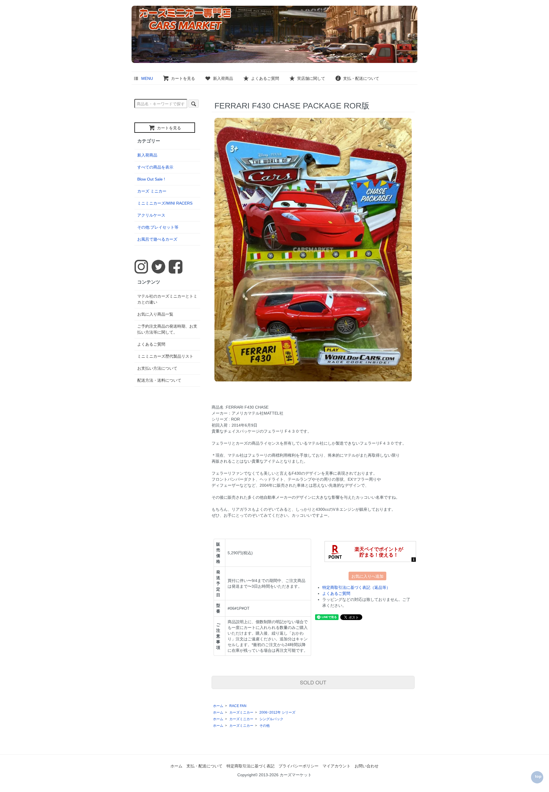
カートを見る (183, 78)
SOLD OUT (313, 682)
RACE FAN (237, 706)
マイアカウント (337, 766)
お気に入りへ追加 (367, 576)
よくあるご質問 (265, 78)
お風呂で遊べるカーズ (157, 239)
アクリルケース (151, 215)
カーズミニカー (241, 712)
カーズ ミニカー (151, 191)
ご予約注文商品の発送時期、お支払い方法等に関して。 (167, 329)
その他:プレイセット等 (157, 227)
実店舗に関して (311, 78)
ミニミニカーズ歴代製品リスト (165, 356)
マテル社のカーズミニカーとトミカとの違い (167, 299)
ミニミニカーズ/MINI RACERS (164, 203)
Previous (218, 247)
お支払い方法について (157, 368)
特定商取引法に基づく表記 (250, 766)
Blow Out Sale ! (151, 179)
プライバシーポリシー (299, 766)
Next (407, 247)
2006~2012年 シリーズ (277, 712)
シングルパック (271, 719)
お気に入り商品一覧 (155, 314)
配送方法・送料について (159, 380)
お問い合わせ (367, 766)
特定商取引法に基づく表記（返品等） (356, 587)
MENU (147, 78)
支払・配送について (361, 78)
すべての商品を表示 (155, 167)
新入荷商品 (223, 78)
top (538, 776)
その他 (264, 726)
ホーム (218, 706)
